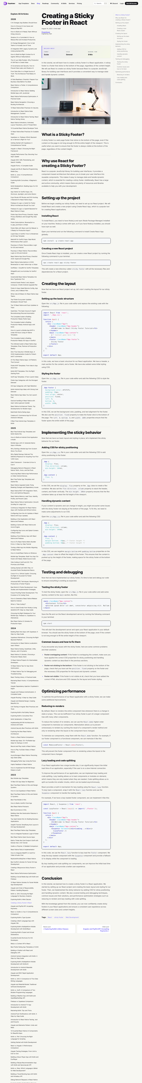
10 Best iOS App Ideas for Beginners (22, 781)
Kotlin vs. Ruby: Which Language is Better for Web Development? (24, 1069)
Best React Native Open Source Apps (23, 837)
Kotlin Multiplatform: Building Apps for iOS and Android (24, 187)
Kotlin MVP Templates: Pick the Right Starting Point (23, 372)
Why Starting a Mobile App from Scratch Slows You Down (24, 450)
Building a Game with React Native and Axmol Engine (23, 526)
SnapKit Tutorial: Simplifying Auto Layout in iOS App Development (24, 826)
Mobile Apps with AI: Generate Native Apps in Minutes (23, 444)
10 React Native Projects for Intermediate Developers (24, 661)
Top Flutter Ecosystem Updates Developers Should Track (21, 301)
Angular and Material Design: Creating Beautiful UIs (23, 702)
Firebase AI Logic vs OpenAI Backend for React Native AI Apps (24, 210)
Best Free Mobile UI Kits (18, 800)
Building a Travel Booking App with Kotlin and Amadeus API (24, 1075)
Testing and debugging (122, 59)
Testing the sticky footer (122, 63)
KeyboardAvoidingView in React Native (23, 858)
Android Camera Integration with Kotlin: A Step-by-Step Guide (24, 957)
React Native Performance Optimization (23, 873)
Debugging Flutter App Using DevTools (23, 761)
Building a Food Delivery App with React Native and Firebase (23, 537)
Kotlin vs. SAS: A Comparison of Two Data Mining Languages (24, 980)
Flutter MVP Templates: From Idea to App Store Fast (24, 367)
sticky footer (58, 917)
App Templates (24, 3)
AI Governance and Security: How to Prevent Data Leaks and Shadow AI (22, 67)
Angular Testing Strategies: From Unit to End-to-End (24, 1052)
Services (72, 3)
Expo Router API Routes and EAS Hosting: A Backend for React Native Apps (24, 198)
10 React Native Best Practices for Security (24, 108)
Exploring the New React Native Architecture (21, 733)
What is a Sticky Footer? (122, 15)
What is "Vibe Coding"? (18, 604)
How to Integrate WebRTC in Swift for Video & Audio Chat (23, 854)
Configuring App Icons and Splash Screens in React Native (24, 532)
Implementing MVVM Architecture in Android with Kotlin (22, 724)
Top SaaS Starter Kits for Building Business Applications (24, 820)
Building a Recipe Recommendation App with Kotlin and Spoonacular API (24, 1064)
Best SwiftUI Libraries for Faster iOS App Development (24, 863)
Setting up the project (122, 22)
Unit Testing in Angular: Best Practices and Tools (24, 708)
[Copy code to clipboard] (108, 240)
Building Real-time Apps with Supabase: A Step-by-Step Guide (24, 633)
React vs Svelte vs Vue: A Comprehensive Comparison (24, 913)
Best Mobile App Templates (20, 778)
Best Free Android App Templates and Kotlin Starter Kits (23, 433)
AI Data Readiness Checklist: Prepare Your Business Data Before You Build (24, 81)
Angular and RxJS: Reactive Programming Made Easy (24, 170)
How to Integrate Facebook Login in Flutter (24, 833)
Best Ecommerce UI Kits (18, 810)
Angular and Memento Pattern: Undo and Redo (24, 1026)
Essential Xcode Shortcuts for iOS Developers (22, 939)
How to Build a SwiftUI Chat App (21, 803)
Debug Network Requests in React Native (24, 1079)
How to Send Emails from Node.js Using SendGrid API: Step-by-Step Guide (24, 609)
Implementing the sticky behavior (122, 45)
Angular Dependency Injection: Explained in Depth (24, 687)
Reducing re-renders (123, 74)
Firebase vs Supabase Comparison (22, 1001)
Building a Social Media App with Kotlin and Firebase (24, 878)
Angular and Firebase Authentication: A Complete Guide (23, 693)
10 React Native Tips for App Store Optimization (22, 667)
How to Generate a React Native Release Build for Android (24, 600)
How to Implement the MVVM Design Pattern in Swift (23, 769)
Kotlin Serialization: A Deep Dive (21, 719)
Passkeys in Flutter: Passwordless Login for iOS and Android (24, 246)
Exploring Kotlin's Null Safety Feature (22, 712)
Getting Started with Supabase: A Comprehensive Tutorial (21, 144)
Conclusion (118, 82)
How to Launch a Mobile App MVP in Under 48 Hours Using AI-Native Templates (23, 332)
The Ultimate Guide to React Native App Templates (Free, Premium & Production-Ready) (24, 346)
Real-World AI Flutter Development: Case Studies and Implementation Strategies (24, 588)
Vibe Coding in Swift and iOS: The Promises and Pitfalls (21, 563)
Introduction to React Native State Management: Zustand (22, 112)
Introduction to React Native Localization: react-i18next (24, 644)
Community (55, 3)
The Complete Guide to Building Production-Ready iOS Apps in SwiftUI (23, 339)
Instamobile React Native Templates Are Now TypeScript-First (24, 278)
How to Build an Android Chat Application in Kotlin (24, 438)
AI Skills (63, 3)
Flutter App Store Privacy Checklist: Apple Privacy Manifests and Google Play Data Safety (24, 217)
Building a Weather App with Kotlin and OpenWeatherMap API (23, 997)
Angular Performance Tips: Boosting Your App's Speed (24, 155)
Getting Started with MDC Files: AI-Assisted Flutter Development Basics (22, 569)
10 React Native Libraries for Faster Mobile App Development (24, 884)
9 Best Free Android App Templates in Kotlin (23, 422)
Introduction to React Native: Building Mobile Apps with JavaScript (23, 92)
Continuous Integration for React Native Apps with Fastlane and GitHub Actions (23, 509)
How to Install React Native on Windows (24, 553)
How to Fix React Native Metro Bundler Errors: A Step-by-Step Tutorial (23, 543)
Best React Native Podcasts (20, 806)
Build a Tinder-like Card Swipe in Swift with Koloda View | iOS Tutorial (24, 842)
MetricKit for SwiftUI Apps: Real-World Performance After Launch (23, 241)
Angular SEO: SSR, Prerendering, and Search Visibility (22, 161)
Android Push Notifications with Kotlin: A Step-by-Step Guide (24, 1015)
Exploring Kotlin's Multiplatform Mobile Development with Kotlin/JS (23, 963)
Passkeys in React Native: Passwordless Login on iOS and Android (24, 252)
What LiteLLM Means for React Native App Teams (24, 295)
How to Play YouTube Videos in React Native (23, 751)
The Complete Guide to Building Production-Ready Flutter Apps (21, 318)
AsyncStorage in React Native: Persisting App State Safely (24, 756)
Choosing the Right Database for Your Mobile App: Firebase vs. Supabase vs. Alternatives (23, 615)
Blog (38, 3)
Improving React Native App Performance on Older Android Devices (24, 475)
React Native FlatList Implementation (22, 849)
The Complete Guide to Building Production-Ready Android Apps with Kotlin (23, 324)
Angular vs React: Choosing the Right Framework (23, 150)
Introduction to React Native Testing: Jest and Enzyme (24, 1021)
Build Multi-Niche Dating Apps (20, 412)
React (50, 917)
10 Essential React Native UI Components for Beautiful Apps (24, 1032)
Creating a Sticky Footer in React (21, 903)
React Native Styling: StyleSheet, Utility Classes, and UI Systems (23, 650)
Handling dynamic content (122, 55)
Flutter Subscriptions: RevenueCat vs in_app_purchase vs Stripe (22, 224)
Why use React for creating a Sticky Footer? (122, 19)
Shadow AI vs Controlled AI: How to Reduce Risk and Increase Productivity (23, 39)
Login (122, 3)
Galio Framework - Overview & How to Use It (23, 463)
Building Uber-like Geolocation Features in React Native (24, 814)
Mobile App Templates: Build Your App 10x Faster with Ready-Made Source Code (24, 558)
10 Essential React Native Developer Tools (24, 128)
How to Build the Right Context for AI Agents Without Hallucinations (23, 56)
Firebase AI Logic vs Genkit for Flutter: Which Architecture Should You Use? (23, 204)
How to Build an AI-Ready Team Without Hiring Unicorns (24, 33)
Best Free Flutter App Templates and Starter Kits (22, 480)
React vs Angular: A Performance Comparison (21, 1047)
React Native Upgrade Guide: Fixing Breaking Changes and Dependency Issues (24, 486)
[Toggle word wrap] (104, 600)
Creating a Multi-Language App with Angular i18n (22, 922)
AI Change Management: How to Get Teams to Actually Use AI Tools (23, 44)
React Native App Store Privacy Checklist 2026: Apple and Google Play (24, 258)
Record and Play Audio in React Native (23, 746)
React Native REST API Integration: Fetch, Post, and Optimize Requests (24, 492)
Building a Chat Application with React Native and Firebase (23, 520)
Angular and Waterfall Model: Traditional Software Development (23, 985)
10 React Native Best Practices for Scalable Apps (25, 133)
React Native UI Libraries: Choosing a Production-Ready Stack (23, 656)
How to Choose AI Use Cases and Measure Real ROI (22, 27)
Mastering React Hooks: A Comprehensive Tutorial (24, 682)
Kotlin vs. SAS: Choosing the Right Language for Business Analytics (22, 895)
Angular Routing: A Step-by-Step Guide (23, 697)
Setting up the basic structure (123, 37)
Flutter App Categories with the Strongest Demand (24, 381)
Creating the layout (121, 33)
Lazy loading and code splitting (122, 78)
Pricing (79, 3)
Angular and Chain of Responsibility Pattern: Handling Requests (22, 889)
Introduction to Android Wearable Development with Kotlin (21, 968)
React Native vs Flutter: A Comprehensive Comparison (24, 86)
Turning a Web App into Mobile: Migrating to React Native (24, 549)
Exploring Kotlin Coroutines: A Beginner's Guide (24, 181)
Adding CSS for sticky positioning (122, 50)
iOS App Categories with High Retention (24, 386)
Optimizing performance (122, 71)
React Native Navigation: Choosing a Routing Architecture (22, 103)
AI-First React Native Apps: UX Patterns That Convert (24, 361)
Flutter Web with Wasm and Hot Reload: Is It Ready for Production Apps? (24, 229)
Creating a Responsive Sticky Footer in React (23, 869)
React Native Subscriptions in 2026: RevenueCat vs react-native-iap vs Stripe (24, 263)
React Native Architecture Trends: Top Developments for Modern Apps (23, 407)
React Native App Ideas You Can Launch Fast (24, 396)
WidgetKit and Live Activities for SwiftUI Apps (23, 272)
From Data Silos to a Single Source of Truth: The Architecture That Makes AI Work (23, 74)
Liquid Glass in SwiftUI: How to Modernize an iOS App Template (24, 235)
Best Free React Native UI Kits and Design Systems (24, 786)
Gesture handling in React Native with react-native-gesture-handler (23, 402)
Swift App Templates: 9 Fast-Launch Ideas (24, 377)
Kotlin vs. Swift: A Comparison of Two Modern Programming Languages (23, 991)
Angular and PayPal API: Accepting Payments (22, 907)
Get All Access (131, 3)
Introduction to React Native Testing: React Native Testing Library (24, 118)
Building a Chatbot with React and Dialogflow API (22, 951)
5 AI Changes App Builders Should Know (24, 22)
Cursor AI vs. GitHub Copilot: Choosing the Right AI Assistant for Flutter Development (23, 576)
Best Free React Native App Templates (23, 830)
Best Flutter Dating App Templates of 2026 (24, 947)
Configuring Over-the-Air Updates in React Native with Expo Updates (24, 514)
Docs (33, 3)
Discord (115, 3)
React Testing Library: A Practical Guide (23, 677)
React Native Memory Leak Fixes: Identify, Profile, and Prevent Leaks (24, 497)
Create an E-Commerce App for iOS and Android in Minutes (24, 417)
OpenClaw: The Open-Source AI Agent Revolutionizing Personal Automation (23, 312)
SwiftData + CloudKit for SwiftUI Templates (25, 268)
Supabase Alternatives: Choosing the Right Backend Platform (25, 639)
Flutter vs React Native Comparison (22, 737)
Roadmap (45, 3)
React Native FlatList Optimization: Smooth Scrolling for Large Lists (25, 503)
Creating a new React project (121, 29)
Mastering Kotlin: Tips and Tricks (21, 1010)
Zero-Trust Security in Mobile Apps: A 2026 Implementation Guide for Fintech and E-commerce (23, 354)
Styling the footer (122, 41)
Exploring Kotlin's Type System (21, 917)
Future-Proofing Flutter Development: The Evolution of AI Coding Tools (24, 594)
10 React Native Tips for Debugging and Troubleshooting (24, 673)
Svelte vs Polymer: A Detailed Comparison (24, 846)
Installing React (121, 25)
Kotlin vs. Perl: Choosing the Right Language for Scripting (22, 1038)
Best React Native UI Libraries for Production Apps (21, 622)
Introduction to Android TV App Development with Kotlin (21, 1006)
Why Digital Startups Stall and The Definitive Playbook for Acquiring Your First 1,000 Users (24, 456)
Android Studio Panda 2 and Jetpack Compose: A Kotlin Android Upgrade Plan (24, 284)
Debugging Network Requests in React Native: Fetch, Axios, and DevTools (23, 469)
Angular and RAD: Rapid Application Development (22, 974)
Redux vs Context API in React (20, 943)
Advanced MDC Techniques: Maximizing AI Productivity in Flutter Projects (25, 583)
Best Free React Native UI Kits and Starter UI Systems (24, 795)
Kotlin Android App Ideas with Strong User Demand (24, 390)
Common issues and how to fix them (123, 68)
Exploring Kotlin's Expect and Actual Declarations (22, 933)
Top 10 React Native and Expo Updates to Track (24, 306)
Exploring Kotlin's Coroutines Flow (22, 716)
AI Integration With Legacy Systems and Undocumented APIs (24, 50)
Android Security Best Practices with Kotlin (24, 728)
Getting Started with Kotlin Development (24, 1042)
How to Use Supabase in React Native (23, 791)
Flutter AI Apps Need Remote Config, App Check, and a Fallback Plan (24, 289)
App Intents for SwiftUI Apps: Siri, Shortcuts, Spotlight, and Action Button (23, 193)
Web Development (72, 917)
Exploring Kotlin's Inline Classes (21, 899)
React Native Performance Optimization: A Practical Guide (24, 98)
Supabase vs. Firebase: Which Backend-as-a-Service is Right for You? (24, 138)
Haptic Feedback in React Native (21, 764)
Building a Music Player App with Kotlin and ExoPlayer (24, 1058)
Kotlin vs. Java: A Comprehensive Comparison (21, 176)
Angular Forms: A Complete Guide (22, 165)
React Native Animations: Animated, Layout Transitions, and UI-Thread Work (24, 124)
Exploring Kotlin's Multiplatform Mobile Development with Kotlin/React (23, 928)
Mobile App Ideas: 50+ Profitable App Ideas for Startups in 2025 (23, 742)
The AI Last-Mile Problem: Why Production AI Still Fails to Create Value (24, 61)
